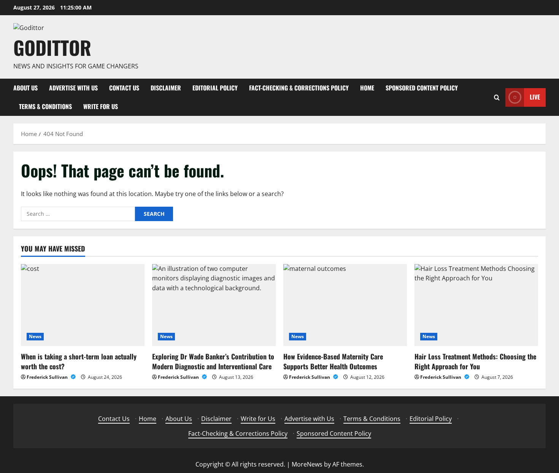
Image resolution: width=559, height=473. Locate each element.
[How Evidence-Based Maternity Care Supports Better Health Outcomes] (345, 305)
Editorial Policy (215, 87)
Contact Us (124, 87)
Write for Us (100, 106)
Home (367, 87)
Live (535, 96)
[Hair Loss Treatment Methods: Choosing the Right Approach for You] (476, 305)
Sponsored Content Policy (422, 87)
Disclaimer (166, 87)
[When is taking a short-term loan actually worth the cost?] (83, 305)
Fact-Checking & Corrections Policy (299, 87)
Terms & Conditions (45, 106)
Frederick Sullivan (48, 377)
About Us (25, 87)
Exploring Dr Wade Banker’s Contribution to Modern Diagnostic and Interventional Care (213, 361)
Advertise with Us (73, 87)
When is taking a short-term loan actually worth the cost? (79, 361)
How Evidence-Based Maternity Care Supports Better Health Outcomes (333, 361)
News (35, 336)
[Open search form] (497, 97)
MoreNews (307, 464)
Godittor (52, 47)
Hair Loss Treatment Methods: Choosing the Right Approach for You (475, 361)
